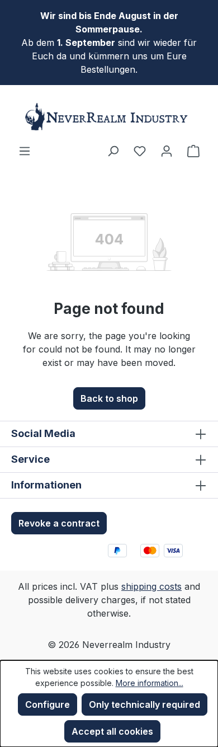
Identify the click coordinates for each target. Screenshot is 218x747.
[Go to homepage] (109, 116)
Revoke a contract (58, 523)
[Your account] (166, 150)
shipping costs (151, 586)
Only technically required (144, 704)
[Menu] (24, 150)
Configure (47, 704)
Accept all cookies (112, 731)
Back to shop (109, 398)
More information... (149, 683)
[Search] (112, 150)
